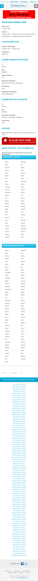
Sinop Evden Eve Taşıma (19, 530)
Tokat (6, 223)
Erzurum (23, 189)
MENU (2, 6)
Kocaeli (7, 201)
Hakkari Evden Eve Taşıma (19, 459)
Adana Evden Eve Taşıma (19, 385)
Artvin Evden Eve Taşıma (19, 404)
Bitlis (6, 267)
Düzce (22, 237)
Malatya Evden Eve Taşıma (19, 500)
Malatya (23, 203)
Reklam (21, 572)
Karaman (23, 345)
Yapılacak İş (5, 52)
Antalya (7, 170)
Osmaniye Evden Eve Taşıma (19, 519)
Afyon (6, 164)
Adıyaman (23, 162)
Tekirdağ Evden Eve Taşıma (19, 538)
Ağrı (22, 164)
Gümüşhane (8, 289)
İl (2, 64)
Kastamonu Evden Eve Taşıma (19, 481)
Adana (6, 162)
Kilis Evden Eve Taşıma (19, 491)
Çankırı (7, 184)
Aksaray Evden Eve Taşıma (19, 393)
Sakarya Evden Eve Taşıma (19, 523)
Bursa (6, 181)
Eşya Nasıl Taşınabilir (8, 81)
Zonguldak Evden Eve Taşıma (19, 555)
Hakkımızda (8, 571)
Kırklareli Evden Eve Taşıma (19, 487)
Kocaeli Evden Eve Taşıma (19, 493)
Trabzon (23, 223)
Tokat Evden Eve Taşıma (19, 540)
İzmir (22, 195)
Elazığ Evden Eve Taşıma (19, 444)
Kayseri (23, 198)
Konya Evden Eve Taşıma (19, 496)
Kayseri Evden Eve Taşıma (19, 483)
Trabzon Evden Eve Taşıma (19, 542)
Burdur (22, 178)
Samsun (7, 217)
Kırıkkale (23, 231)
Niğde (6, 212)
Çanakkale (23, 181)
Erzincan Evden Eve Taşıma (19, 446)
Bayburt (7, 345)
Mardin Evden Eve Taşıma (19, 504)
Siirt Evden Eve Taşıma (19, 528)
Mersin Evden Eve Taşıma (19, 506)
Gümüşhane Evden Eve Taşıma (19, 457)
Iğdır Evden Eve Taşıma (19, 464)
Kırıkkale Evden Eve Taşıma (19, 485)
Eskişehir (23, 283)
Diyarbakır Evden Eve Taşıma (19, 438)
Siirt (22, 217)
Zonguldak (23, 228)
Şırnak (6, 350)
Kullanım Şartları (12, 572)
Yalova (6, 356)
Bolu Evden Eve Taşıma (19, 423)
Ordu (22, 212)
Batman (7, 234)
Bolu (6, 178)
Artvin (22, 170)
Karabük (7, 237)
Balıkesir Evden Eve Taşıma (19, 408)
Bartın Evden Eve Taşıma (19, 410)
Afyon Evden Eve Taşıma (19, 389)
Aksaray (7, 231)
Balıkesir (23, 173)
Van (6, 339)
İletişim (28, 572)
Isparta (22, 292)
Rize (6, 214)
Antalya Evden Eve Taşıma (19, 400)
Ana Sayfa (4, 373)
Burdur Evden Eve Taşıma (19, 425)
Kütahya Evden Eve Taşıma (19, 498)
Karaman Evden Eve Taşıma (19, 476)
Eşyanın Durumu (7, 75)
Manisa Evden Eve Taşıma (19, 502)
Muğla (6, 209)
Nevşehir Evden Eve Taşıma (19, 513)
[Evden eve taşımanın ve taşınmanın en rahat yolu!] (19, 7)
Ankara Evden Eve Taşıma (19, 397)
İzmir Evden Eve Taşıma (19, 470)
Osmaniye (23, 359)
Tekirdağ (23, 220)
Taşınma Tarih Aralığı (8, 46)
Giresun (23, 192)
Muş (6, 317)
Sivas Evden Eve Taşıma (19, 532)
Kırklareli (7, 303)
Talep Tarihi (5, 26)
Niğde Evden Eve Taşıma (19, 515)
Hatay (6, 292)
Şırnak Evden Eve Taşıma (19, 536)
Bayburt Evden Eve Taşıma (19, 414)
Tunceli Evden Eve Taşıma (19, 545)
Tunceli (7, 226)
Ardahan (7, 353)
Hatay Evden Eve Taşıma (19, 461)
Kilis (6, 359)
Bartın (22, 234)
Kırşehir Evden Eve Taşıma (19, 489)
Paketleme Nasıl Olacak (9, 91)
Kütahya (7, 203)
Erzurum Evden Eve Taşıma (19, 449)
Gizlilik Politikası (26, 571)
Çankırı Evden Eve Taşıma (19, 432)
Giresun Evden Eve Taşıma (19, 455)
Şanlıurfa (23, 226)
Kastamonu (8, 300)
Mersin (6, 295)
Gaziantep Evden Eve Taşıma (19, 453)
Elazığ (6, 281)
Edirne (22, 187)
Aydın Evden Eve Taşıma (19, 406)
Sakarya (23, 214)
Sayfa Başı (13, 373)
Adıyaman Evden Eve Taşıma (19, 387)
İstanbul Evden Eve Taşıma (19, 468)
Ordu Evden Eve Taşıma (19, 517)
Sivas (6, 220)
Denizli (22, 184)
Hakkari (23, 289)
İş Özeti (4, 32)
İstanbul (7, 195)
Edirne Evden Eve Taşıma (19, 442)
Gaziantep (7, 192)
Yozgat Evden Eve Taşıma (19, 553)
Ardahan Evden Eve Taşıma (19, 402)
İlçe (3, 70)
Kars (6, 198)
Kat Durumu (5, 86)
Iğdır (22, 353)
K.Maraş (23, 206)
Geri (21, 373)
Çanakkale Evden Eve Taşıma (19, 429)
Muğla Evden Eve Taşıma (19, 508)
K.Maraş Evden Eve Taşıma (19, 472)
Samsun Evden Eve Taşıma (19, 525)
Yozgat (6, 228)
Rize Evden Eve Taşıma (19, 521)
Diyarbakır (7, 187)
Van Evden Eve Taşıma (19, 549)
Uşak (22, 336)
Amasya (7, 167)
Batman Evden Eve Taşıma (19, 412)
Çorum (6, 275)
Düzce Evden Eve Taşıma (19, 440)
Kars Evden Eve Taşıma (19, 478)
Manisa (7, 206)
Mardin (7, 314)
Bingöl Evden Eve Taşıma (19, 419)
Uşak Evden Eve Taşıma (19, 547)
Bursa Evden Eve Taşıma (19, 427)
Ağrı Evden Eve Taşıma (19, 391)
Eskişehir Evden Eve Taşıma (19, 451)
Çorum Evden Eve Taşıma (19, 434)
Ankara (22, 167)
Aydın (6, 173)
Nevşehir (23, 209)
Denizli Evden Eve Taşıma (19, 436)
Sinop (6, 328)
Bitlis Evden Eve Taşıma (19, 421)
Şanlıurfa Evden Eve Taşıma (19, 534)
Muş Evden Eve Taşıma (19, 510)
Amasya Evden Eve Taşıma (19, 395)
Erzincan (7, 189)
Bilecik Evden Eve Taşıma (19, 417)
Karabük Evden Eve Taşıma (19, 474)
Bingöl (22, 176)
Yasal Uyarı (17, 571)
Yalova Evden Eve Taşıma (19, 551)
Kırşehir (23, 303)
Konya (22, 201)
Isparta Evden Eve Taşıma (19, 466)
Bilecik (6, 176)
